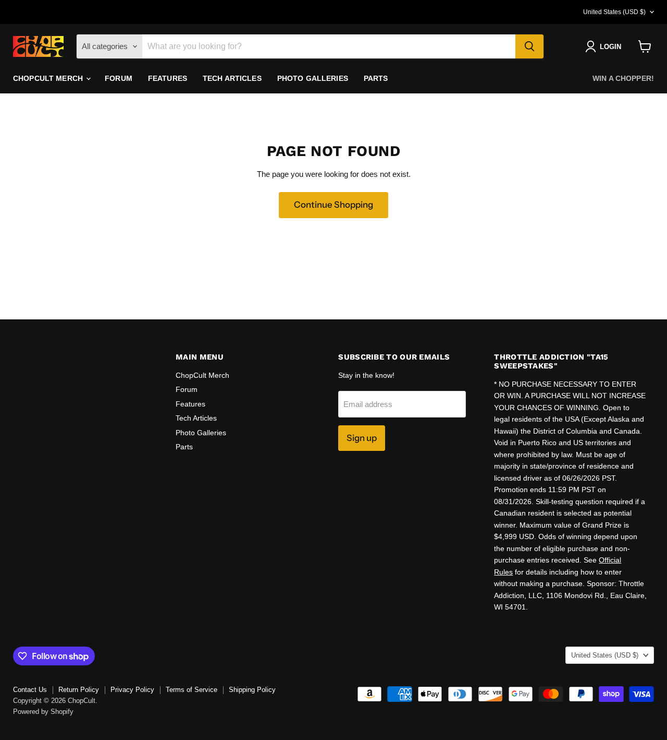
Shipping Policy (252, 690)
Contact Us (30, 690)
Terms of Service (191, 690)
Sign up (362, 438)
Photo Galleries (312, 78)
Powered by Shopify (43, 711)
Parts (376, 78)
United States (614, 12)
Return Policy (78, 690)
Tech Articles (232, 78)
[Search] (529, 46)
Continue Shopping (333, 204)
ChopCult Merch (49, 78)
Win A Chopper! (623, 78)
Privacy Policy (132, 690)
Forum (118, 78)
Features (167, 78)
